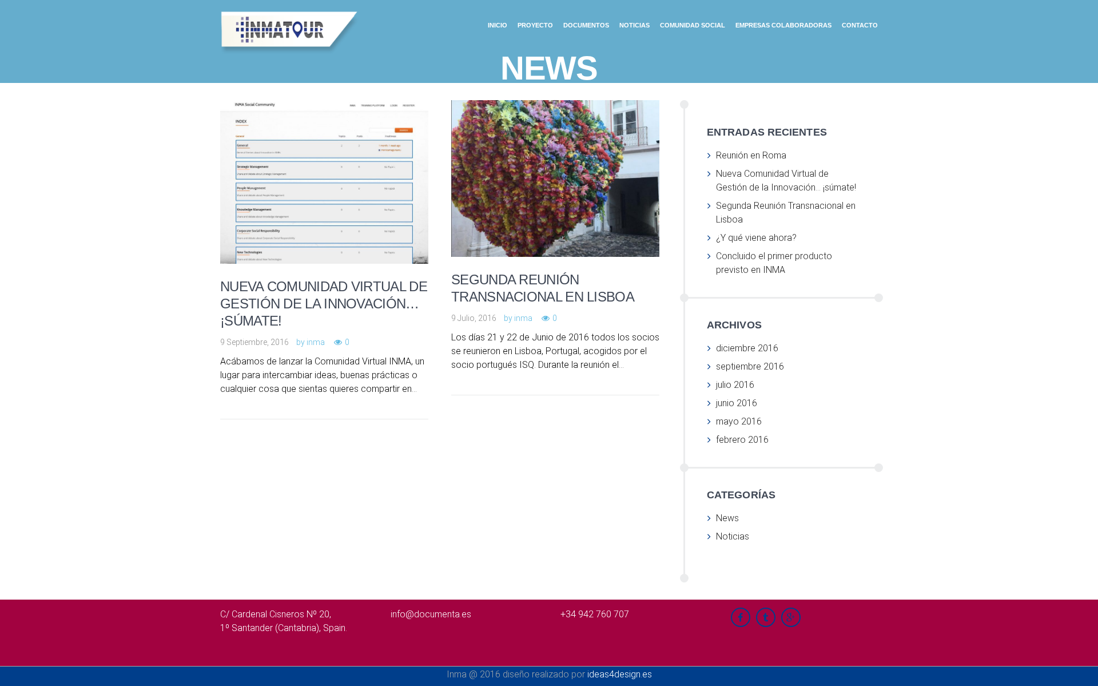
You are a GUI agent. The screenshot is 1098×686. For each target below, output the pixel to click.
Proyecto (535, 25)
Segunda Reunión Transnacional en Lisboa (542, 288)
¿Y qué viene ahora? (756, 237)
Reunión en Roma (751, 155)
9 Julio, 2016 (473, 318)
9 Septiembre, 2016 (254, 342)
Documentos (586, 25)
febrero (742, 439)
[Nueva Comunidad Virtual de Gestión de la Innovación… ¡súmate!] (340, 165)
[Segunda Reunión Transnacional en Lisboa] (571, 162)
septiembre (750, 366)
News (727, 518)
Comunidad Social (692, 25)
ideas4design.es (619, 674)
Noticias (634, 25)
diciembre (747, 348)
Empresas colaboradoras (783, 25)
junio (736, 403)
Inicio (497, 25)
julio (735, 384)
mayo (739, 421)
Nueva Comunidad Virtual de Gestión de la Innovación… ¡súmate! (323, 303)
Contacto (860, 25)
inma (316, 342)
